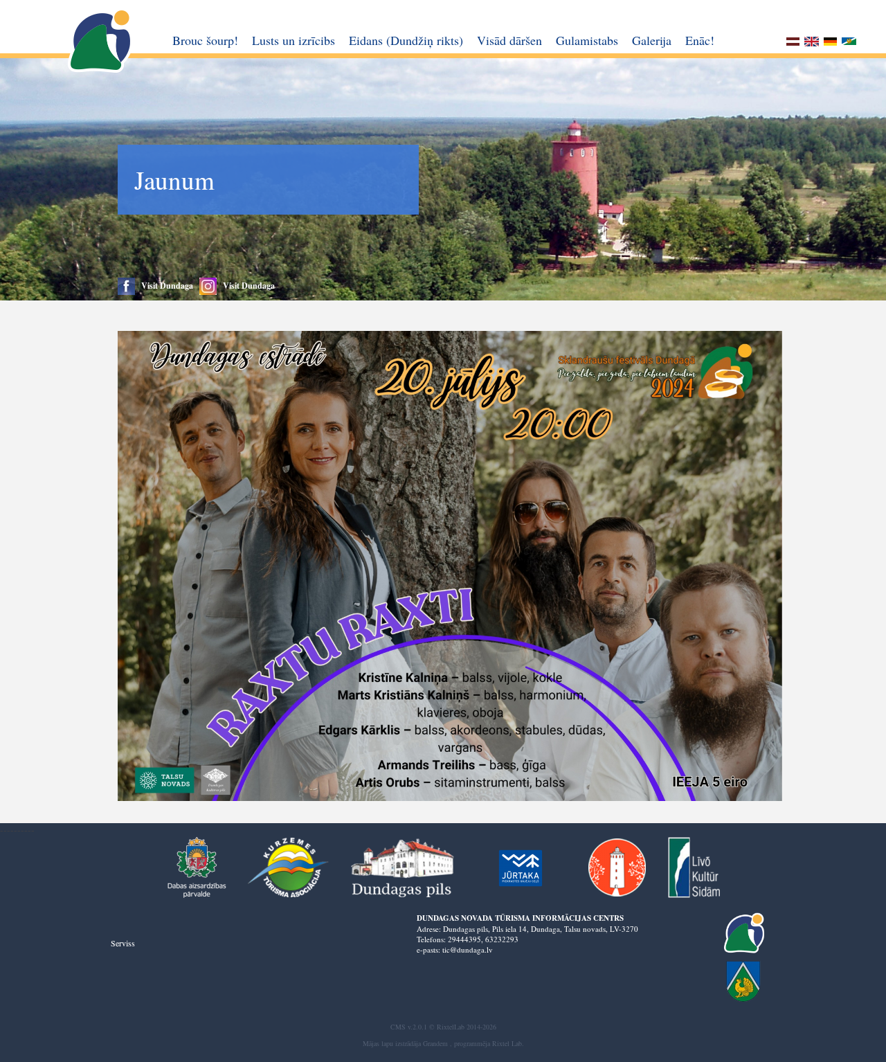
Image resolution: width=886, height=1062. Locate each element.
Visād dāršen (509, 40)
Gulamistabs (587, 40)
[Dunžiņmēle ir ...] (849, 43)
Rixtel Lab (507, 1043)
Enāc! (699, 40)
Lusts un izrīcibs (293, 40)
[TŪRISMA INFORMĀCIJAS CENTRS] (101, 41)
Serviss (123, 942)
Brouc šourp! (205, 40)
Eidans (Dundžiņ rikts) (406, 40)
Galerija (651, 40)
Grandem (435, 1043)
